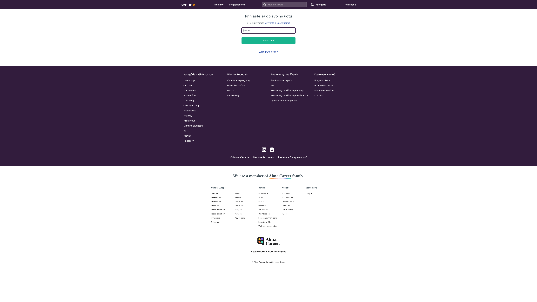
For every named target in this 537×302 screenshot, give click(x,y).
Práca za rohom (218, 210)
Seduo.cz (239, 201)
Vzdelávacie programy (238, 80)
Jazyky (187, 135)
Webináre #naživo (236, 85)
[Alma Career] (268, 241)
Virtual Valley (287, 210)
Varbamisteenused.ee (267, 226)
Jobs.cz (214, 194)
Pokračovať (268, 40)
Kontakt (318, 95)
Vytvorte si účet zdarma (277, 23)
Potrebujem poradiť (324, 85)
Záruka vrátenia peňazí (282, 80)
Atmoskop (215, 218)
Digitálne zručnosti (193, 125)
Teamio (238, 198)
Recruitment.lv (264, 222)
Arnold (238, 194)
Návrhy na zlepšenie (324, 90)
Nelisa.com (216, 222)
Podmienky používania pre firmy (287, 90)
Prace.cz (215, 206)
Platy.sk (238, 214)
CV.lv (260, 198)
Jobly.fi (309, 194)
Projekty (187, 115)
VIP (185, 130)
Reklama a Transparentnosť (292, 157)
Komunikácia (189, 90)
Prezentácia (189, 95)
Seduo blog (233, 95)
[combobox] (284, 4)
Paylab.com (240, 218)
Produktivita (189, 110)
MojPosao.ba (287, 198)
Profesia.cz (216, 201)
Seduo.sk (239, 206)
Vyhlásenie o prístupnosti (284, 100)
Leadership (189, 80)
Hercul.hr (286, 206)
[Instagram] (272, 150)
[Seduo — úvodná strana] (188, 5)
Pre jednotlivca (322, 80)
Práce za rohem (218, 214)
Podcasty (188, 140)
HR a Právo (189, 120)
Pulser (284, 214)
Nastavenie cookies (263, 157)
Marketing (188, 100)
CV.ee (261, 201)
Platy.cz (238, 210)
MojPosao (286, 194)
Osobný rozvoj (191, 105)
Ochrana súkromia (239, 157)
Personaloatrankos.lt (267, 218)
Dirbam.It (262, 206)
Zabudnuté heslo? (268, 51)
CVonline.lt (263, 194)
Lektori (230, 90)
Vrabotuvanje (288, 201)
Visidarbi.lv (263, 210)
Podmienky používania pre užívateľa (289, 95)
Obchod (187, 85)
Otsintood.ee (264, 214)
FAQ (273, 85)
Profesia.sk (216, 198)
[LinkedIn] (264, 150)
